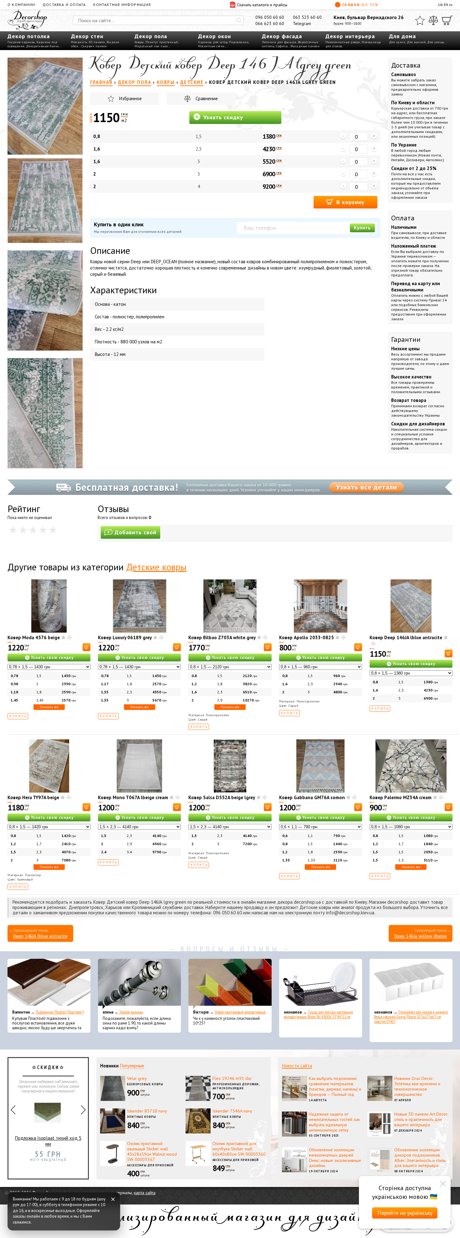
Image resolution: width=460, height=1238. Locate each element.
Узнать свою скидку (52, 657)
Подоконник (238, 42)
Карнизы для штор (212, 42)
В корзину (350, 202)
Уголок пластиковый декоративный (240, 1012)
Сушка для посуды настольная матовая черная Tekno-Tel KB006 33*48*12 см (318, 1014)
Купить (362, 228)
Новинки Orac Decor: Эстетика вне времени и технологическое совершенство (417, 1086)
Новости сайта (297, 1066)
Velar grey (137, 1078)
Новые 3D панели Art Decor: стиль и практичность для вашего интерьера (421, 1119)
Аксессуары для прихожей (150, 1165)
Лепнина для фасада (279, 42)
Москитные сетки (211, 46)
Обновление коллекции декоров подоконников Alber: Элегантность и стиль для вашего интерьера (420, 1157)
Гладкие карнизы (21, 42)
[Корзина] (447, 20)
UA (440, 4)
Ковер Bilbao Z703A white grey (222, 637)
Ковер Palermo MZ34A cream (401, 797)
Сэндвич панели (94, 46)
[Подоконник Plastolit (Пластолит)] (49, 984)
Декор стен (87, 36)
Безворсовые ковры (145, 1084)
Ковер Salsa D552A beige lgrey (221, 797)
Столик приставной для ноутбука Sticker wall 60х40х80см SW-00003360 (239, 1149)
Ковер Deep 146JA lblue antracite (406, 637)
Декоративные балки (42, 46)
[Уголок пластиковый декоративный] (229, 984)
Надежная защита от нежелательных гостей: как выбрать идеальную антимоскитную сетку (334, 1122)
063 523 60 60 (307, 17)
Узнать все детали (366, 487)
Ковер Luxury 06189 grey (125, 637)
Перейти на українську (404, 1212)
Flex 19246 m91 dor (232, 1078)
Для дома (402, 36)
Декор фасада (282, 36)
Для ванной (416, 42)
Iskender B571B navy (147, 1111)
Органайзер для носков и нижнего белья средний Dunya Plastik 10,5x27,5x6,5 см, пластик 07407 (411, 1016)
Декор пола (151, 36)
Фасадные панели (305, 46)
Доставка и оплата (64, 4)
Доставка (406, 65)
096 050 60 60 (269, 17)
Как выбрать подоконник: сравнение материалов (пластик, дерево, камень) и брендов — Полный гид (335, 1086)
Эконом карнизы (131, 1012)
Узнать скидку (222, 117)
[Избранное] (420, 20)
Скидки (360, 4)
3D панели (97, 42)
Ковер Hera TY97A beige (33, 797)
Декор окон (214, 36)
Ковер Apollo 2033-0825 (306, 637)
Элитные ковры (141, 1116)
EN (446, 4)
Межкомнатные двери (342, 42)
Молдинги (79, 42)
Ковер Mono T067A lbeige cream (133, 797)
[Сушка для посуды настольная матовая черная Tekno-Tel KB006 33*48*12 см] (320, 984)
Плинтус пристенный (162, 42)
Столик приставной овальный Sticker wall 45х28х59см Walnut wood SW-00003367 (152, 1151)
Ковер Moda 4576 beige (34, 637)
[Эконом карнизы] (139, 984)
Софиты (282, 46)
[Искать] (238, 20)
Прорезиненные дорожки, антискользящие (236, 1086)
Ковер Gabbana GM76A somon (312, 797)
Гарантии (406, 339)
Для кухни (397, 42)
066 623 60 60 (269, 23)
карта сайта (145, 1192)
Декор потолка (29, 36)
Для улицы (435, 42)
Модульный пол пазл (151, 46)
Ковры (139, 42)
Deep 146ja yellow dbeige (420, 936)
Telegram (302, 23)
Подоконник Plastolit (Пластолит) (60, 1012)
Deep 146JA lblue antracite (40, 936)
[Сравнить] (433, 20)
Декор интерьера (350, 36)
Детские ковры (156, 567)
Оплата (403, 217)
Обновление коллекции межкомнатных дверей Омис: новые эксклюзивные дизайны (335, 1157)
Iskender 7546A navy (232, 1111)
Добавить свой (135, 532)
